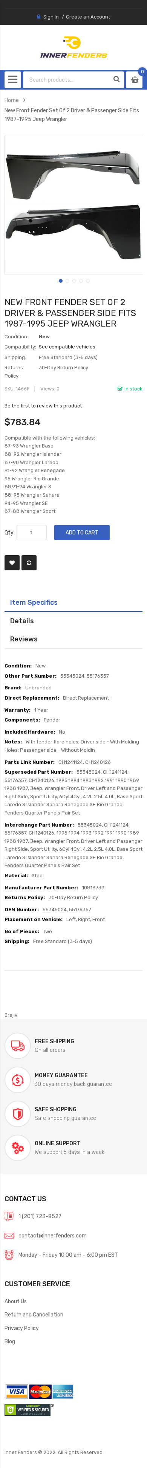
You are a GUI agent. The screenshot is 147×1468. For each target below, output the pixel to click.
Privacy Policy (22, 1328)
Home (12, 100)
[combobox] (66, 79)
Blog (10, 1341)
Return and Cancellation (34, 1315)
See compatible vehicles (67, 347)
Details (22, 621)
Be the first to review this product (43, 406)
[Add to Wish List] (12, 562)
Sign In (51, 17)
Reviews (24, 639)
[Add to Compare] (29, 562)
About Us (16, 1301)
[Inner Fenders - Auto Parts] (73, 47)
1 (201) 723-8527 (39, 1216)
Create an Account (88, 17)
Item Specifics (34, 602)
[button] (60, 280)
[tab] (74, 602)
